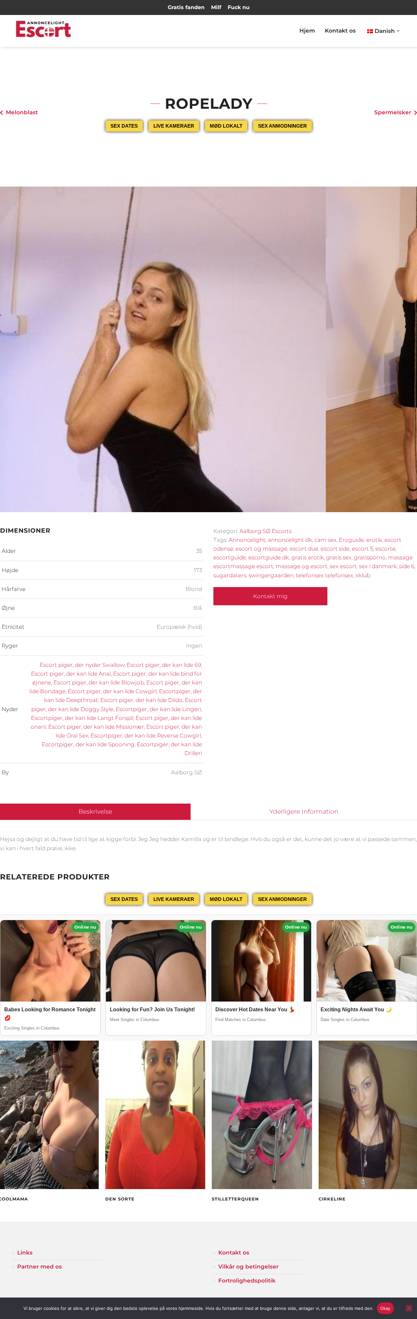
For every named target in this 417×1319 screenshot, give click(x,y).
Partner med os (39, 1266)
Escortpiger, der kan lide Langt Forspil (82, 718)
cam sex (325, 540)
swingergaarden (271, 575)
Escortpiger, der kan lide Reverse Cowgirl (146, 735)
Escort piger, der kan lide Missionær (96, 726)
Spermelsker (392, 112)
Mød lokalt (226, 126)
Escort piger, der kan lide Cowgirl (112, 691)
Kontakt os (340, 30)
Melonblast (22, 112)
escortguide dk (268, 557)
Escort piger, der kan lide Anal (71, 673)
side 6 (406, 566)
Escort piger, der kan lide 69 (164, 665)
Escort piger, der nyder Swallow (82, 665)
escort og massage (261, 548)
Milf (216, 7)
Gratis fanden (186, 7)
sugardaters (229, 575)
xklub (362, 575)
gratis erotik (307, 557)
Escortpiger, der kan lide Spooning (88, 744)
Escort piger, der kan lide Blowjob (98, 682)
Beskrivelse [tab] (95, 811)
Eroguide (351, 540)
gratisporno (370, 557)
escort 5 (362, 548)
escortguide (229, 557)
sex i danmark (378, 566)
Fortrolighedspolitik (247, 1280)
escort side (335, 548)
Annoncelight (247, 540)
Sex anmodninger (282, 126)
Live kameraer (173, 126)
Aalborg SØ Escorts (265, 531)
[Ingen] (409, 1308)
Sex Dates (124, 126)
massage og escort (301, 566)
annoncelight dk (290, 540)
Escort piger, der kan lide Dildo (141, 700)
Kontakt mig (270, 596)
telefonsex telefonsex (324, 575)
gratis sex (339, 557)
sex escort (343, 566)
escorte (385, 548)
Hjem (307, 30)
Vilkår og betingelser (248, 1266)
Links (25, 1252)
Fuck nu (239, 7)
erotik (374, 540)
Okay (385, 1308)
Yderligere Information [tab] (303, 811)
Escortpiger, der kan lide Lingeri (158, 709)
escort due (304, 548)
